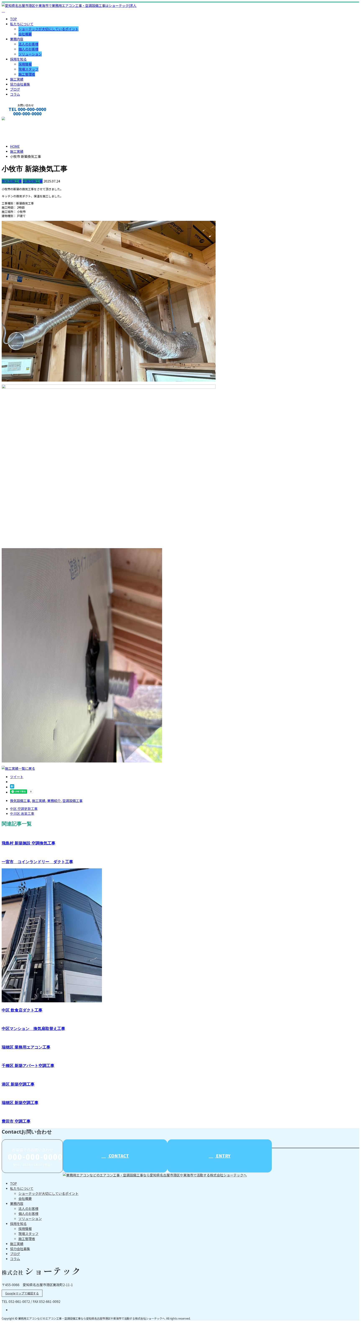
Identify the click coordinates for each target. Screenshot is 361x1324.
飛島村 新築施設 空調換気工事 (28, 843)
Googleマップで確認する (22, 1293)
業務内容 (16, 38)
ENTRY (222, 1156)
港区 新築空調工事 (18, 1084)
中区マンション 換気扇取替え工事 (33, 1028)
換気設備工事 (12, 181)
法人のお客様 (28, 43)
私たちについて (21, 23)
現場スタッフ (28, 69)
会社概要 (25, 33)
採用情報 (25, 64)
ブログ (15, 89)
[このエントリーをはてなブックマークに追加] (12, 786)
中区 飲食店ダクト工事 (22, 1010)
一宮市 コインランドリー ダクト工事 (37, 861)
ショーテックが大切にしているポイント (48, 28)
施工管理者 (26, 74)
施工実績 (16, 79)
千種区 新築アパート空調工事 (28, 1065)
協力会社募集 (20, 84)
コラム (15, 94)
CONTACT (16, 119)
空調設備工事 (33, 181)
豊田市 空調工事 (16, 1121)
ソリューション (30, 54)
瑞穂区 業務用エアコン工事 (26, 1047)
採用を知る (18, 59)
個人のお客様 (28, 48)
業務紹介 (54, 800)
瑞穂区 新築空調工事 (20, 1102)
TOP (13, 18)
